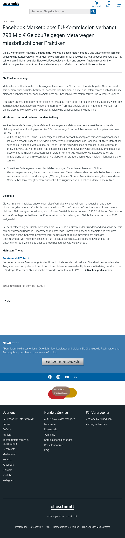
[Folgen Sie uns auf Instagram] (58, 376)
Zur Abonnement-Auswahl (63, 361)
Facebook (8, 464)
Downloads (50, 429)
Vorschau (49, 434)
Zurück (8, 301)
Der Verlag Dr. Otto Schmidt (18, 419)
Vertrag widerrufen (96, 424)
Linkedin (7, 469)
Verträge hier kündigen (99, 419)
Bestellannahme (53, 445)
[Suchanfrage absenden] (93, 11)
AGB (48, 527)
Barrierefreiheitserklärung (66, 527)
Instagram (8, 480)
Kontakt (7, 459)
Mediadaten (9, 454)
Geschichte (9, 449)
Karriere (7, 434)
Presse (6, 424)
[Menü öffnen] (119, 3)
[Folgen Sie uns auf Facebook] (50, 376)
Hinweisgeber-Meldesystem (96, 527)
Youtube (7, 475)
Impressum (21, 527)
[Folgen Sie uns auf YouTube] (67, 376)
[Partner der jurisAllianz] (63, 392)
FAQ (46, 450)
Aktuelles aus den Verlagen (59, 419)
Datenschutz (36, 527)
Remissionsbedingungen (58, 439)
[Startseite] (62, 509)
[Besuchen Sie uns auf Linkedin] (75, 376)
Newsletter (50, 424)
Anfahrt (7, 429)
